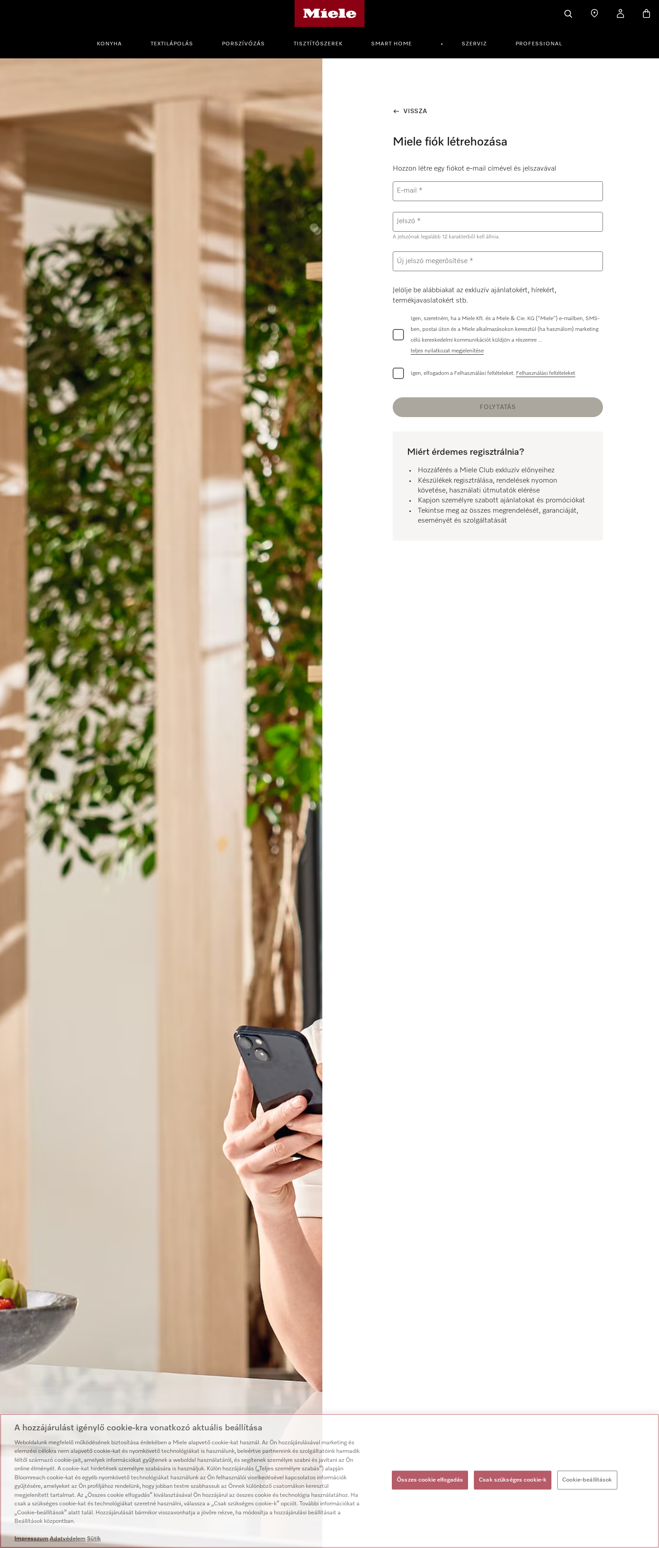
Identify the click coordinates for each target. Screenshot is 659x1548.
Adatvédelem (68, 1539)
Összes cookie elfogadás (430, 1480)
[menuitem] (114, 42)
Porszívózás (243, 44)
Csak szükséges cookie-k (512, 1480)
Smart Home (391, 44)
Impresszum (31, 1539)
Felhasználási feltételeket (545, 373)
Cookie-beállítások (587, 1480)
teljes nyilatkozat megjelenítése (447, 351)
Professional (539, 44)
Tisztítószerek (318, 44)
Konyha (109, 44)
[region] (329, 1481)
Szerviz (474, 44)
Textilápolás (172, 44)
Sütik (94, 1539)
